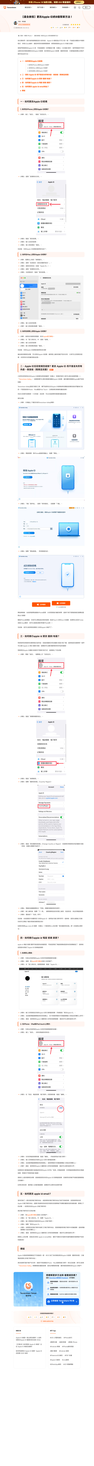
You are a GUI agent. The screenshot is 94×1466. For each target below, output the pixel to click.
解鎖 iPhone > (28, 36)
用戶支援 (40, 7)
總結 (23, 90)
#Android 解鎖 (55, 1347)
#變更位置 (53, 1342)
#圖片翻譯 (53, 1351)
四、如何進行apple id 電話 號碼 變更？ (37, 82)
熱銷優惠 (65, 7)
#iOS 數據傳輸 (68, 1364)
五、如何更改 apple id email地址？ (35, 86)
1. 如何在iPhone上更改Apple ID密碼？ (38, 65)
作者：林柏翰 (22, 21)
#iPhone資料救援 (68, 1347)
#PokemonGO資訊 (56, 1355)
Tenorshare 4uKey (25, 379)
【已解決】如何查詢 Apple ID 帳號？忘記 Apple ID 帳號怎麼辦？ (29, 1345)
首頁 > (22, 36)
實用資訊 (53, 7)
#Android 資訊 (64, 1351)
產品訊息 (28, 7)
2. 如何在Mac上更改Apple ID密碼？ (37, 68)
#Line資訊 (65, 1360)
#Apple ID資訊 (55, 1360)
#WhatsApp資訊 (55, 1364)
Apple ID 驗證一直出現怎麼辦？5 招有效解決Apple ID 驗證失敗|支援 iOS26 (28, 1339)
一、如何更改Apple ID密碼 (32, 61)
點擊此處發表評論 (48, 1321)
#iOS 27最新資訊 (55, 1338)
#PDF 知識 (68, 1355)
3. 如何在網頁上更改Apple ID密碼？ (37, 71)
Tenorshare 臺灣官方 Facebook (58, 1278)
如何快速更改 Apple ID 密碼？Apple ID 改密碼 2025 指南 (29, 1352)
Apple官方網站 (48, 336)
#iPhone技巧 (68, 1338)
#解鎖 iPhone (72, 1342)
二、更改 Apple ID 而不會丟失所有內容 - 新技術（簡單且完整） (46, 75)
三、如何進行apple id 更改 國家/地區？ (37, 78)
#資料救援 (62, 1342)
